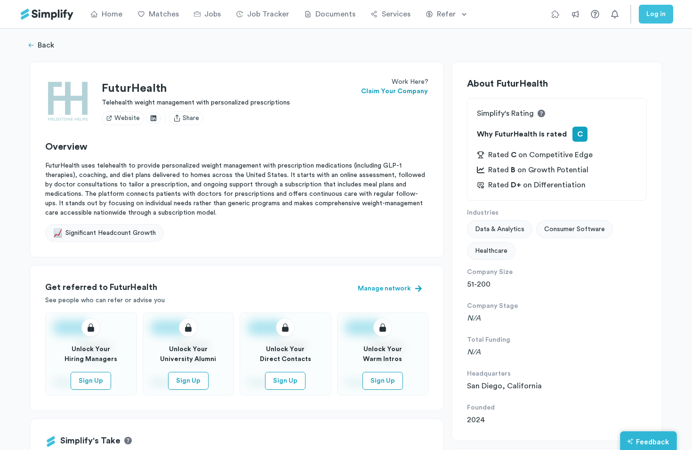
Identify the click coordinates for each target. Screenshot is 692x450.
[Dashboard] (47, 14)
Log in (656, 14)
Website (127, 118)
